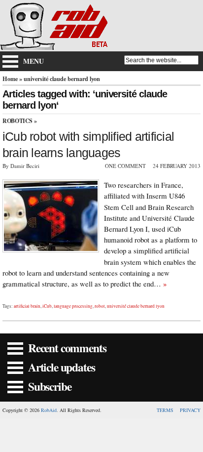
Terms (165, 410)
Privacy (190, 410)
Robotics (17, 121)
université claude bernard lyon (136, 306)
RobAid (49, 410)
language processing (73, 306)
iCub (47, 306)
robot (100, 306)
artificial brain (27, 306)
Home (10, 78)
